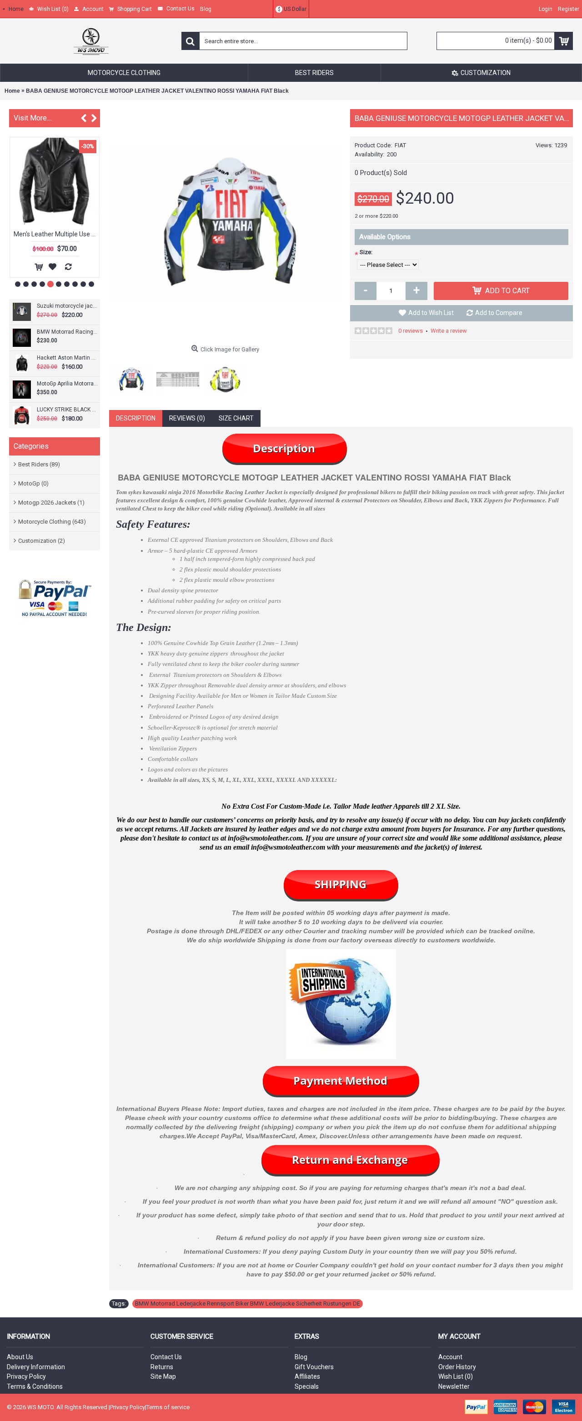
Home (12, 91)
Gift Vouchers (314, 1367)
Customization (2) (41, 540)
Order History (457, 1367)
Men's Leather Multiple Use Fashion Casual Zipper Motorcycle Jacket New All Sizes (56, 234)
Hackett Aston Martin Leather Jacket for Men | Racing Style (67, 358)
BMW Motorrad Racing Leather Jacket (67, 332)
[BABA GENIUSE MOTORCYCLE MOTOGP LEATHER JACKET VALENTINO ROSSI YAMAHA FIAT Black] (225, 225)
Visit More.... (33, 118)
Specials (307, 1386)
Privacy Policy (26, 1376)
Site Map (163, 1376)
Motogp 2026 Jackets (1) (51, 502)
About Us (20, 1357)
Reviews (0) (187, 418)
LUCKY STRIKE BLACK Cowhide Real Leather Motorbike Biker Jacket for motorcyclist (67, 409)
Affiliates (307, 1376)
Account (450, 1357)
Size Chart (236, 418)
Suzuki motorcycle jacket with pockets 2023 (67, 306)
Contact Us (166, 1357)
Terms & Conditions (35, 1386)
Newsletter (454, 1386)
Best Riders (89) (39, 464)
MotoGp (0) (33, 483)
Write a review (449, 330)
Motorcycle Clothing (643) (52, 521)
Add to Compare (498, 312)
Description (136, 418)
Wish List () (455, 1376)
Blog (301, 1357)
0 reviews (410, 330)
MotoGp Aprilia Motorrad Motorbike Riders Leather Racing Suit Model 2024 (67, 383)
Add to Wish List (431, 312)
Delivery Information (36, 1367)
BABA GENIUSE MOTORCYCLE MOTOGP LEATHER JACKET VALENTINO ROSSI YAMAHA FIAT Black (157, 91)
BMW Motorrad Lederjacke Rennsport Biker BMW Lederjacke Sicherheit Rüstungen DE (247, 1303)
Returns (162, 1367)
